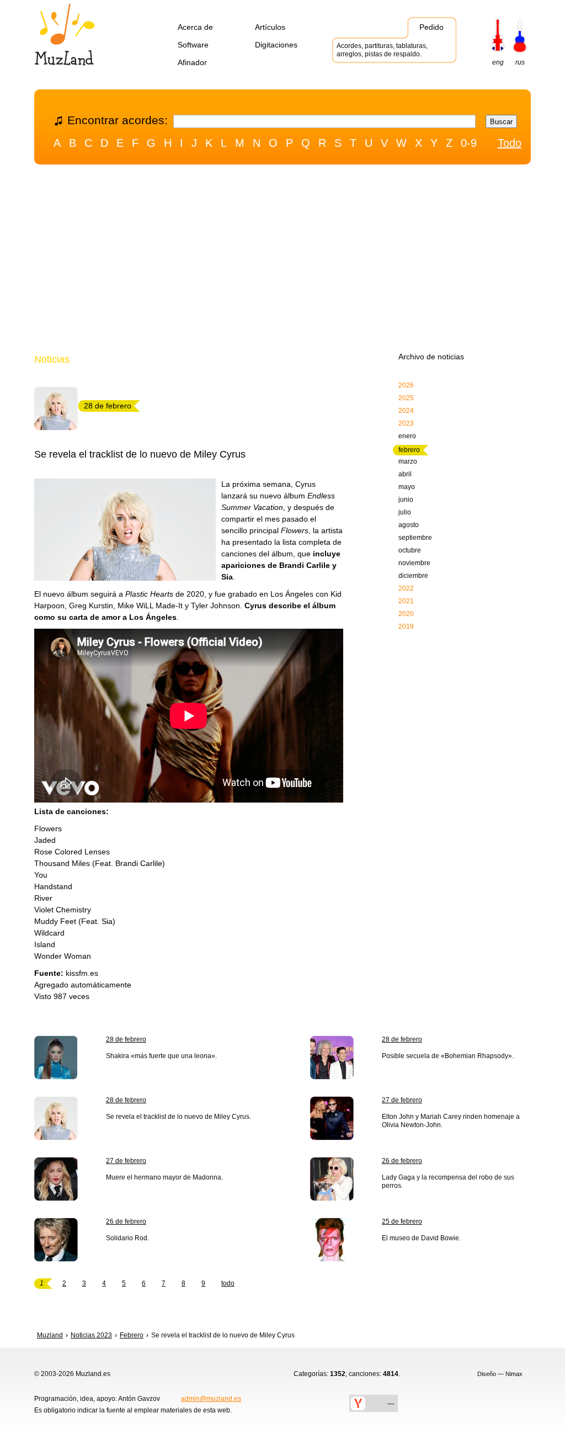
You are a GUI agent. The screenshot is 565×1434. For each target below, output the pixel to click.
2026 (406, 385)
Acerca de (195, 27)
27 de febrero (402, 1100)
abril (405, 474)
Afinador (192, 62)
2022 (406, 588)
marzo (407, 461)
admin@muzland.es (211, 1399)
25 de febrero (402, 1221)
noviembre (414, 563)
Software (193, 44)
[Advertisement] (282, 261)
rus (520, 62)
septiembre (415, 537)
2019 (406, 626)
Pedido (431, 27)
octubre (409, 550)
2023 (406, 423)
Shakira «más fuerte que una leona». (161, 1056)
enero (407, 436)
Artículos (270, 27)
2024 (406, 411)
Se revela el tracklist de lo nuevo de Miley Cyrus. (178, 1116)
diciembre (413, 576)
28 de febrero (126, 1039)
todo (227, 1283)
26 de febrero (402, 1161)
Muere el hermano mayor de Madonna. (164, 1177)
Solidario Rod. (127, 1238)
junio (405, 499)
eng (498, 62)
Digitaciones (276, 44)
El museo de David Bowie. (421, 1238)
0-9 (469, 143)
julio (404, 512)
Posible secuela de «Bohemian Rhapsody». (448, 1056)
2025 (406, 398)
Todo (509, 143)
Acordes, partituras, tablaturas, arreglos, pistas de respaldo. (382, 50)
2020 (406, 614)
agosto (408, 525)
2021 (406, 601)
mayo (406, 487)
